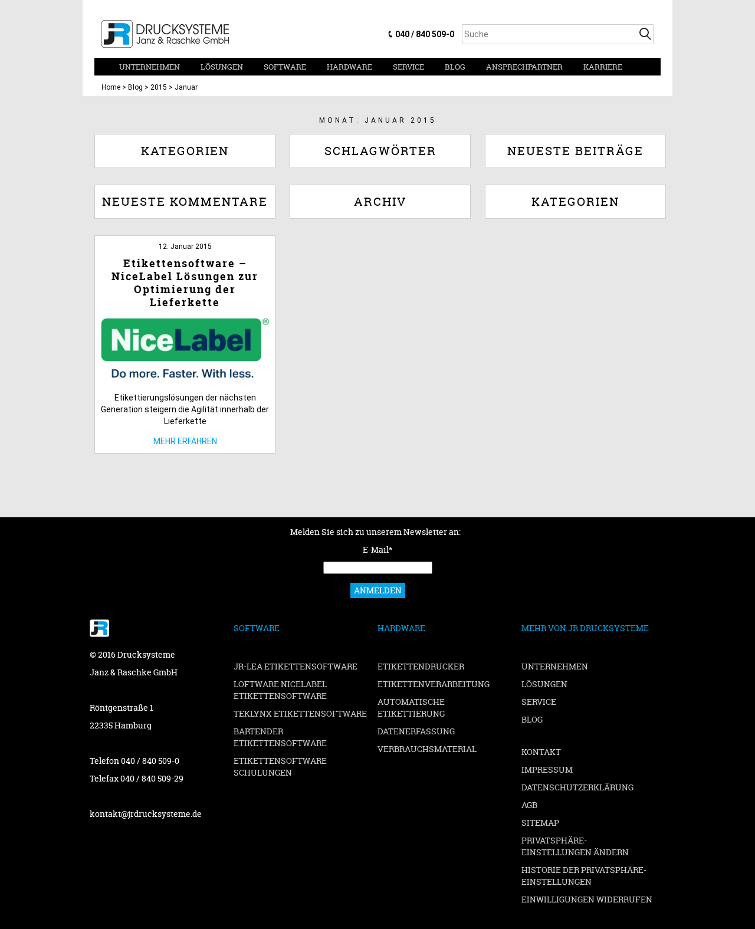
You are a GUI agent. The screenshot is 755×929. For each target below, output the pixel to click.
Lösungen (222, 66)
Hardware (349, 66)
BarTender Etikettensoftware (280, 737)
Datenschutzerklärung (577, 787)
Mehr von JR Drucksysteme (585, 627)
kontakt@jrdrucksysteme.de (146, 813)
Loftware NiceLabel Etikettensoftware (280, 689)
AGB (529, 804)
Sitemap (540, 822)
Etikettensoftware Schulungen (280, 766)
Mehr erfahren (185, 441)
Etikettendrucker (421, 666)
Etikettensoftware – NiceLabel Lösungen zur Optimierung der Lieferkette (184, 283)
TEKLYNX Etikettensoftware (300, 713)
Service (408, 66)
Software (285, 66)
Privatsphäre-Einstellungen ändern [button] (575, 846)
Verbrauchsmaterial (427, 748)
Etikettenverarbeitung (434, 684)
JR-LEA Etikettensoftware (295, 666)
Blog (455, 66)
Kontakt (541, 751)
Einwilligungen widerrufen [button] (586, 899)
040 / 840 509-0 (424, 34)
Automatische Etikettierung (411, 707)
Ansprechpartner (524, 66)
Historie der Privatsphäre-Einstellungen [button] (583, 875)
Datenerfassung (416, 731)
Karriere (602, 66)
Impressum (547, 769)
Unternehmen (149, 66)
